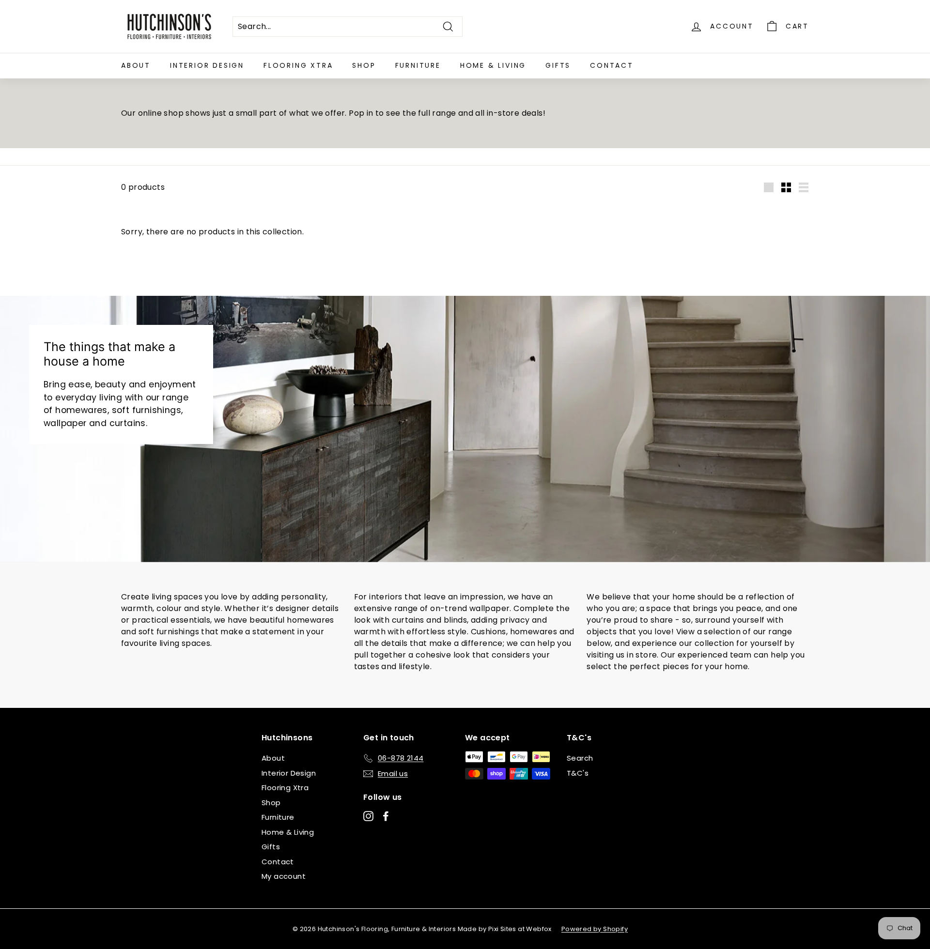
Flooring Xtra (298, 65)
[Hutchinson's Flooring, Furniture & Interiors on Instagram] (368, 816)
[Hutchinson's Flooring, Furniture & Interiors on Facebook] (386, 816)
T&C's (578, 773)
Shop (363, 65)
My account (284, 876)
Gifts (558, 65)
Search (580, 758)
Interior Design (207, 65)
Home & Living (493, 65)
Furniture (418, 65)
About (136, 65)
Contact (612, 65)
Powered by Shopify (594, 929)
